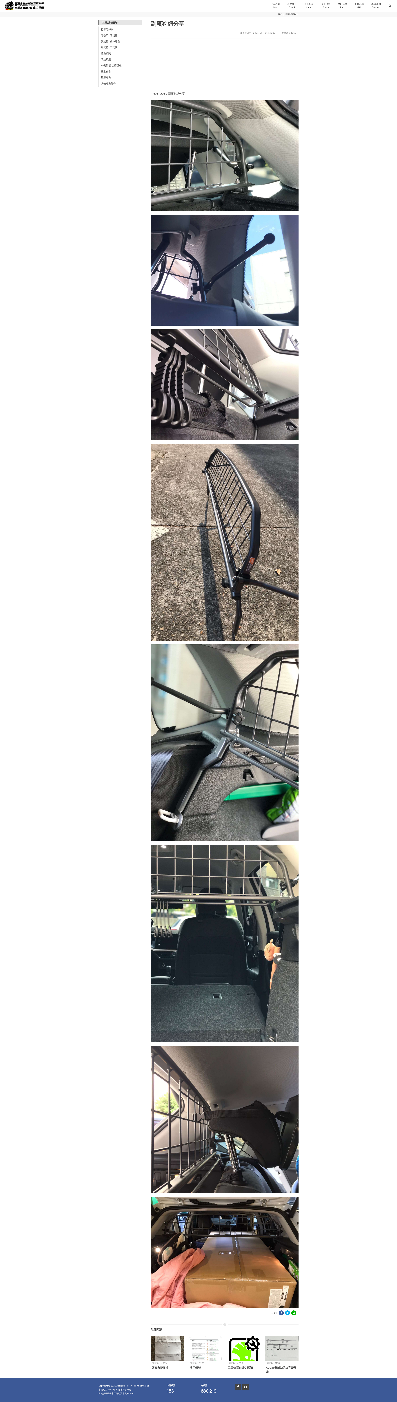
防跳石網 (106, 59)
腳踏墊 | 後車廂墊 (110, 41)
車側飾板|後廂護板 (111, 65)
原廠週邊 (106, 77)
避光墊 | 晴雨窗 (109, 47)
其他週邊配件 (292, 14)
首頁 (280, 14)
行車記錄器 (107, 29)
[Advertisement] (225, 64)
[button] (389, 5)
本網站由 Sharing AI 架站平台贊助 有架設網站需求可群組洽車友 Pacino (116, 1391)
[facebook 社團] (238, 1387)
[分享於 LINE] (293, 1312)
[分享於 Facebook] (281, 1312)
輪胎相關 (106, 53)
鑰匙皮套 (106, 71)
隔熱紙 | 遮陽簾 (109, 35)
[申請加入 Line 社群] (245, 1387)
